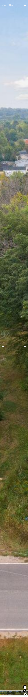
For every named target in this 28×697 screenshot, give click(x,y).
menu (21, 4)
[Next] (25, 345)
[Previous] (3, 345)
